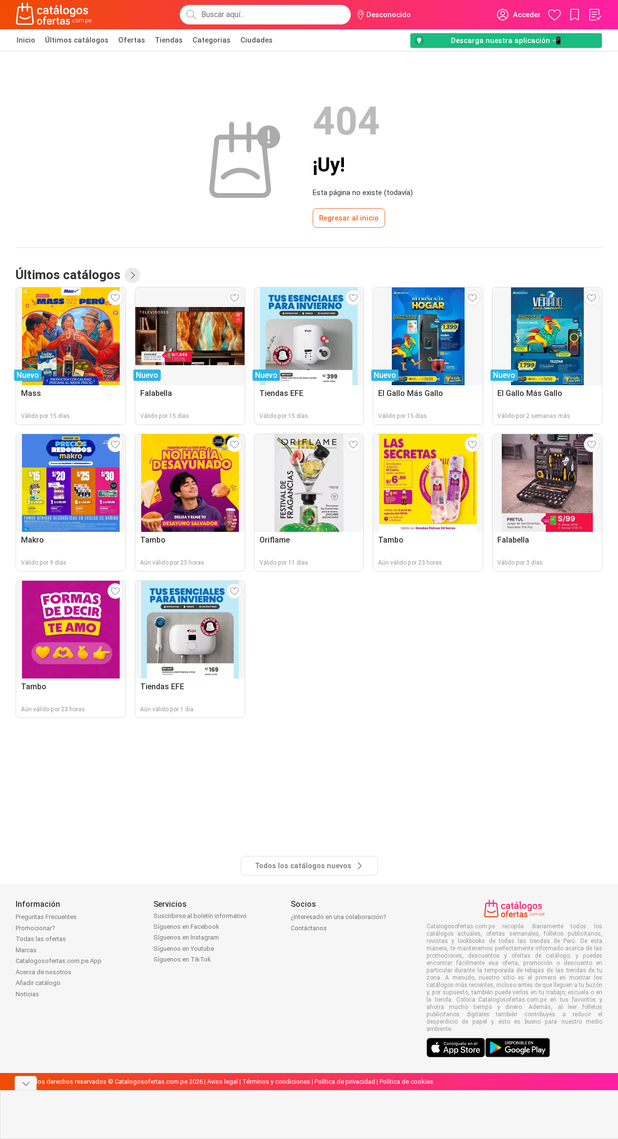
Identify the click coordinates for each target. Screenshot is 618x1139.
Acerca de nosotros (43, 972)
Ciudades (256, 40)
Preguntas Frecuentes (46, 916)
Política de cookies (406, 1081)
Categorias (211, 40)
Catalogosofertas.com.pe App (59, 960)
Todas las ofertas (41, 938)
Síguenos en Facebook (186, 926)
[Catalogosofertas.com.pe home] (54, 14)
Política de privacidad (345, 1081)
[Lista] (594, 14)
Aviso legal (222, 1081)
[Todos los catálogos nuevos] (132, 275)
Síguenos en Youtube (183, 948)
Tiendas (169, 40)
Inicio (26, 40)
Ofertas (131, 40)
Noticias (27, 994)
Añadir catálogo (38, 982)
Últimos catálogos (76, 40)
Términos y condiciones (276, 1081)
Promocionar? (35, 928)
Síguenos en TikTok (182, 959)
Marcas (26, 950)
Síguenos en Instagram (186, 937)
